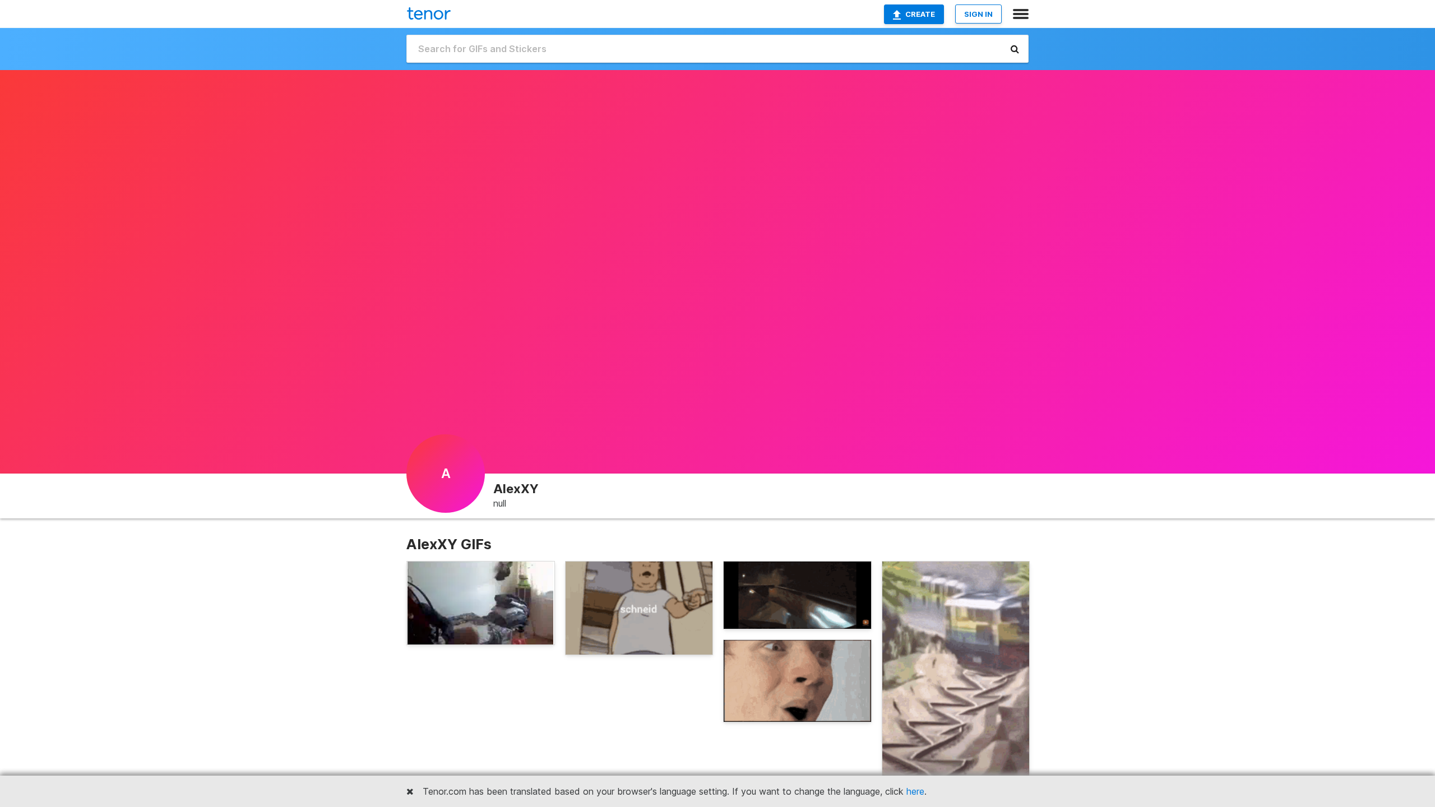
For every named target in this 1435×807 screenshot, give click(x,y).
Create (920, 14)
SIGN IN (978, 14)
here (915, 791)
